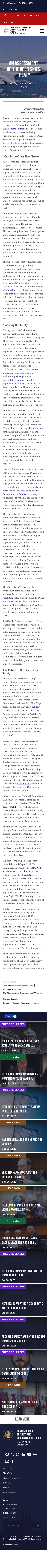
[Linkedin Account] (25, 15)
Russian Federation (21, 1003)
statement (8, 948)
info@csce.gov (11, 3)
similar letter (24, 783)
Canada (6, 1003)
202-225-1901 (27, 3)
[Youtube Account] (31, 15)
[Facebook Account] (5, 15)
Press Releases (9, 1492)
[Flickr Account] (37, 15)
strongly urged (11, 923)
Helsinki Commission (12, 989)
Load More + (23, 1419)
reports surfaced (16, 129)
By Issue (6, 1488)
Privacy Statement (10, 1545)
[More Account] (12, 22)
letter (24, 773)
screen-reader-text (23, 1038)
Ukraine (37, 1003)
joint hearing (36, 428)
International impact (11, 1478)
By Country (7, 1483)
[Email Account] (5, 22)
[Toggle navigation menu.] (42, 31)
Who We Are (8, 1473)
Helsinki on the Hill (14, 290)
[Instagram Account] (18, 15)
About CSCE (8, 1468)
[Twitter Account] (12, 15)
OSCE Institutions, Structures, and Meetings (22, 993)
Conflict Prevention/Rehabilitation (18, 986)
